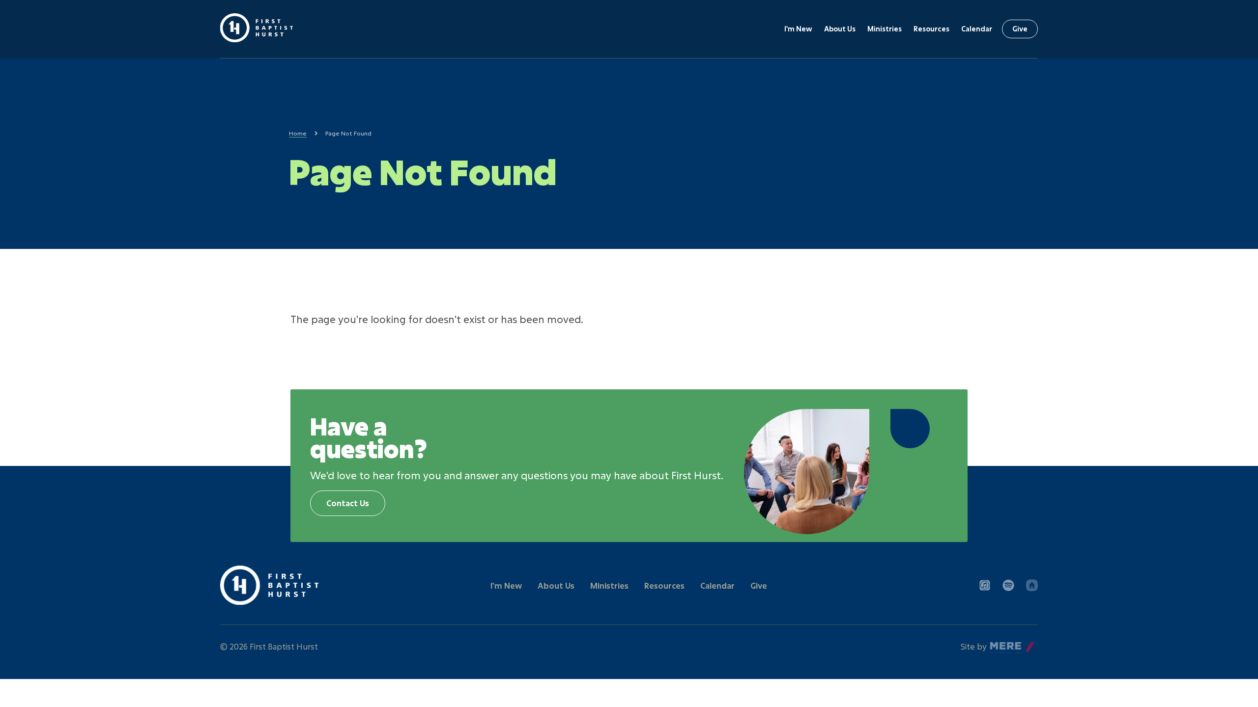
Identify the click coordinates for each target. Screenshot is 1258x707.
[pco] (1032, 585)
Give (1020, 28)
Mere (1000, 644)
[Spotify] (1008, 585)
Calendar (976, 28)
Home (298, 133)
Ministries (884, 28)
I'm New (798, 28)
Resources (931, 28)
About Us (840, 28)
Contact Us (347, 503)
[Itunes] (985, 585)
